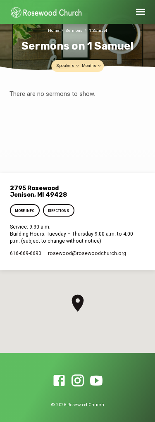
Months (89, 65)
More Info (25, 211)
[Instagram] (77, 381)
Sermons (74, 30)
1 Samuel (98, 30)
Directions (58, 211)
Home (53, 30)
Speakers (65, 65)
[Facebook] (59, 381)
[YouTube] (96, 381)
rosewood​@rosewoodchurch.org (87, 253)
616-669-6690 (25, 253)
